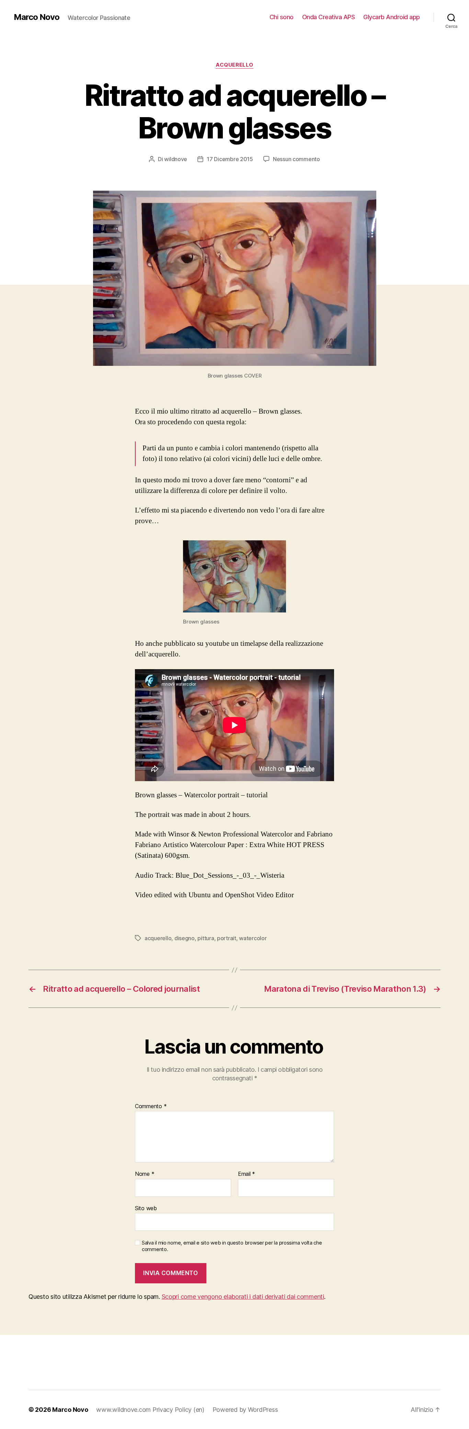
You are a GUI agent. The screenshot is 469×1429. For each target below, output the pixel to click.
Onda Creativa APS (328, 17)
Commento (151, 1106)
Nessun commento (296, 159)
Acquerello (234, 65)
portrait (226, 938)
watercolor (252, 938)
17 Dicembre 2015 (230, 159)
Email (246, 1174)
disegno (184, 938)
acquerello (158, 938)
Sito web (146, 1208)
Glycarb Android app (391, 17)
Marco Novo (36, 17)
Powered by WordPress (245, 1409)
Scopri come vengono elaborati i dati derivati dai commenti (243, 1296)
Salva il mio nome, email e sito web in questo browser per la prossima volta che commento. (232, 1246)
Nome (144, 1174)
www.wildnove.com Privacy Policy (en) (150, 1409)
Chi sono (282, 17)
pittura (205, 938)
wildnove (175, 159)
